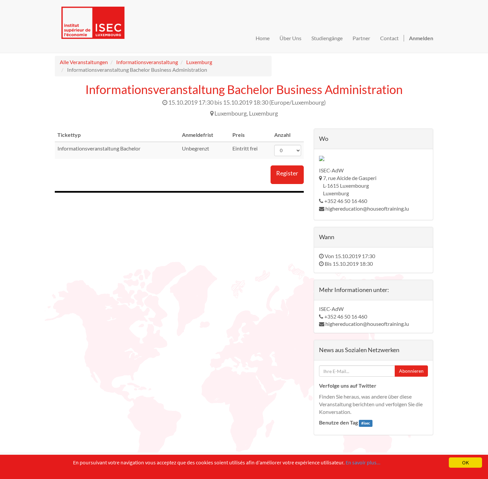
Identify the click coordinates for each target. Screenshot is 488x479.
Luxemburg (199, 62)
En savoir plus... (363, 462)
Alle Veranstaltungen (84, 62)
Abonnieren (411, 371)
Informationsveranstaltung (147, 62)
